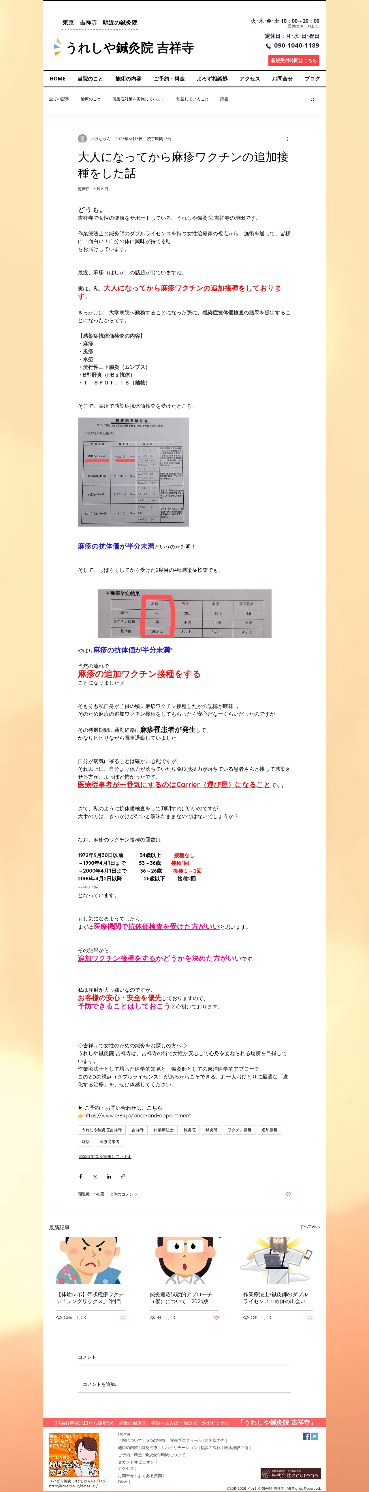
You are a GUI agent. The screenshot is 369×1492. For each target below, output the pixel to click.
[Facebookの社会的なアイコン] (306, 1436)
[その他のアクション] (287, 138)
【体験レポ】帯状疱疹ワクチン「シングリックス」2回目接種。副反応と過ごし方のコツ (90, 1298)
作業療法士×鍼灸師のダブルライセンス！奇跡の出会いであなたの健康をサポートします (277, 1298)
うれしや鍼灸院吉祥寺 (102, 1129)
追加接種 (269, 1129)
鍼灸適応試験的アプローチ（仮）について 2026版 (181, 1298)
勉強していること (192, 99)
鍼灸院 (190, 1129)
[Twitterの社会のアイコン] (314, 1436)
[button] (312, 99)
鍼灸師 (212, 1129)
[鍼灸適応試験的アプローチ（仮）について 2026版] (184, 1260)
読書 (224, 99)
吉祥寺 (138, 1129)
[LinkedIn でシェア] (109, 1176)
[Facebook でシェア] (80, 1176)
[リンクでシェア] (123, 1176)
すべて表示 (310, 1226)
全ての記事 (59, 99)
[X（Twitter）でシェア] (94, 1176)
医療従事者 (109, 1141)
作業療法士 (164, 1129)
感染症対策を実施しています (138, 99)
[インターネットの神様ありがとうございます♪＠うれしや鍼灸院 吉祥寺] (278, 1260)
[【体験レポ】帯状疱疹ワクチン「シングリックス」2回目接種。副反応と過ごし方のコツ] (91, 1260)
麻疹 (86, 1141)
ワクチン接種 (239, 1129)
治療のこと (91, 99)
